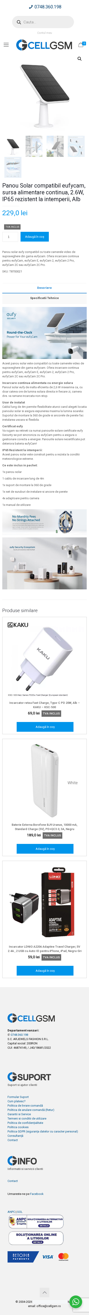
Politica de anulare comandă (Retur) (31, 1110)
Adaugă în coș (34, 236)
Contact (13, 1140)
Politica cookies (18, 1127)
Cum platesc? (17, 1101)
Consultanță (15, 1135)
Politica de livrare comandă (25, 1105)
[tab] (44, 288)
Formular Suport (18, 1097)
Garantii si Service (19, 1114)
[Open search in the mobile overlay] (43, 22)
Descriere (44, 287)
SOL (20, 1212)
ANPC (11, 1212)
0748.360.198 (47, 7)
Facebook (37, 1194)
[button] (80, 59)
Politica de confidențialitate (25, 1123)
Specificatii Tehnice (44, 298)
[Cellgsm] (44, 44)
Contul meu (44, 33)
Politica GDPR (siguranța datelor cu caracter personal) (43, 1131)
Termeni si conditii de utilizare (27, 1118)
